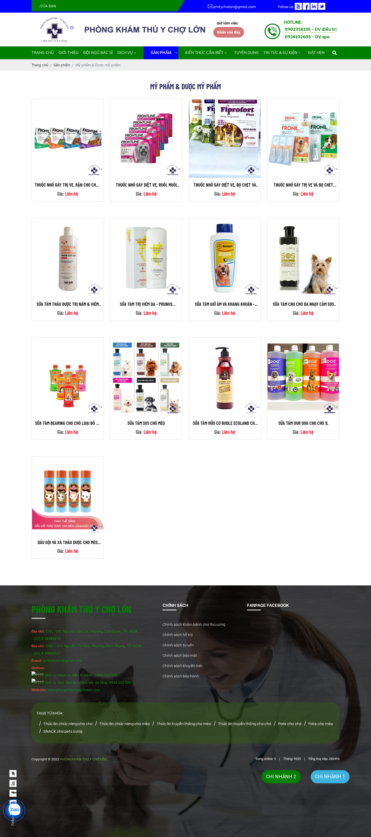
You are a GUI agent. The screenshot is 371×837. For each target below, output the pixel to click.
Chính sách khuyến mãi (182, 665)
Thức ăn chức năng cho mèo (124, 723)
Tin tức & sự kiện (280, 52)
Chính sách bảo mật (180, 655)
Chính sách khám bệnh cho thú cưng (194, 624)
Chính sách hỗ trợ (178, 634)
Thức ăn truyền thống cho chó (244, 723)
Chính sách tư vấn (178, 644)
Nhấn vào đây (228, 32)
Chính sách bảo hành (181, 675)
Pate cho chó (290, 723)
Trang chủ (43, 52)
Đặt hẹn (316, 52)
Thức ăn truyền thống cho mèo (184, 723)
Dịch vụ (125, 52)
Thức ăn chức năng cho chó (68, 723)
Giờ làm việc (227, 22)
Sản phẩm (161, 52)
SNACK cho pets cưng (62, 731)
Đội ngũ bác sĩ (98, 52)
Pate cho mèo (320, 723)
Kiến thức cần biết (204, 52)
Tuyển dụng (246, 52)
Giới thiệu (68, 52)
